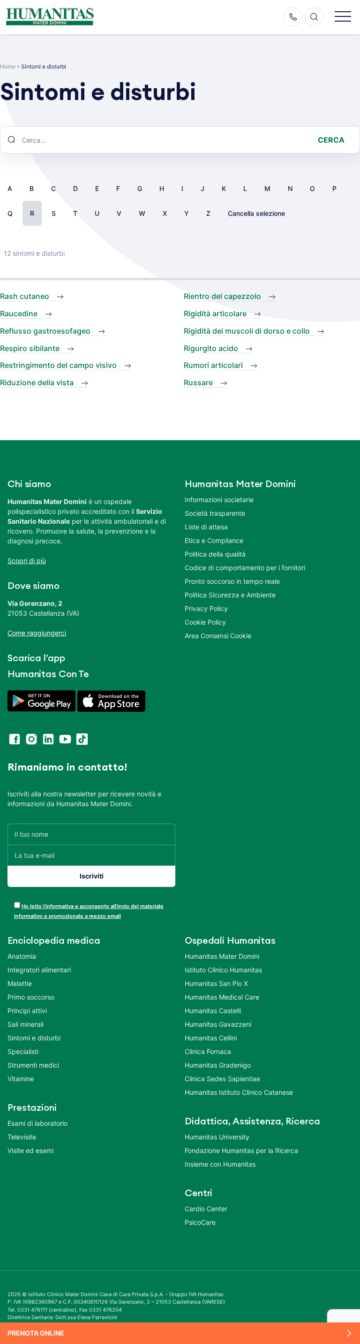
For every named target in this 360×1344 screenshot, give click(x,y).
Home (7, 66)
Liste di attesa (206, 527)
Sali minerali (26, 1024)
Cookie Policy (205, 622)
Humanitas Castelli (213, 1011)
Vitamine (21, 1079)
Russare (198, 382)
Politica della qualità (215, 554)
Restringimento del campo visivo (58, 365)
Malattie (20, 983)
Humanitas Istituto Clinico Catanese (239, 1092)
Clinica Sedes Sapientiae (222, 1079)
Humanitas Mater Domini (222, 956)
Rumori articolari (213, 365)
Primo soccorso (31, 997)
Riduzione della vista (37, 382)
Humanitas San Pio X (216, 983)
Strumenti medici (33, 1065)
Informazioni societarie (219, 500)
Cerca (331, 140)
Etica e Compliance (214, 540)
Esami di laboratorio (38, 1123)
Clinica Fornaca (208, 1051)
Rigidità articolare (215, 313)
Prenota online (36, 1333)
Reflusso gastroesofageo (45, 331)
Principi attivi (27, 1011)
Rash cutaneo (24, 296)
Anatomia (22, 956)
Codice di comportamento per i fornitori (245, 568)
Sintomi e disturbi (34, 1038)
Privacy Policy (206, 608)
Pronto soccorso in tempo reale (232, 581)
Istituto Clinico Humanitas (223, 970)
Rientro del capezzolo (222, 296)
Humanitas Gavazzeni (218, 1024)
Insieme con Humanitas (220, 1164)
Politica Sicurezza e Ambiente (230, 595)
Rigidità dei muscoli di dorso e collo (247, 331)
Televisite (22, 1137)
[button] (343, 17)
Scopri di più (27, 561)
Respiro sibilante (30, 348)
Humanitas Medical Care (222, 997)
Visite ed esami (30, 1150)
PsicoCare (200, 1222)
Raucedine (19, 313)
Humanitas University (217, 1137)
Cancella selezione (256, 213)
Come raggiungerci (37, 633)
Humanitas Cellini (211, 1038)
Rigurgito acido (211, 348)
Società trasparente (215, 513)
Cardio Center (206, 1209)
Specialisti (23, 1051)
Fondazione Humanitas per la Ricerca (241, 1150)
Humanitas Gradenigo (218, 1065)
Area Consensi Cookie (218, 636)
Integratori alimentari (39, 970)
